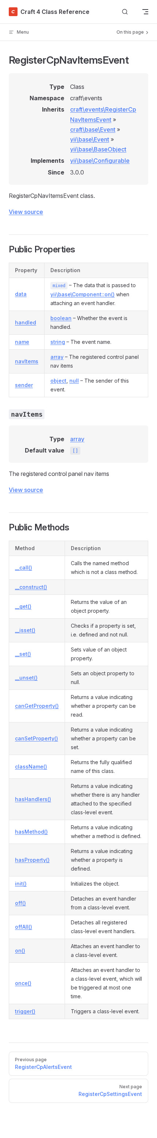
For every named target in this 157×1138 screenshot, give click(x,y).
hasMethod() (31, 832)
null (74, 381)
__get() (23, 606)
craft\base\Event (92, 129)
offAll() (23, 927)
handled (25, 322)
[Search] (125, 12)
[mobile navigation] (145, 11)
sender (24, 385)
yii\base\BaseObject (98, 149)
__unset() (26, 678)
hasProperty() (32, 860)
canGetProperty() (37, 706)
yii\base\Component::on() (82, 294)
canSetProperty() (36, 738)
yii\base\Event (89, 139)
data (21, 294)
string (57, 342)
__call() (23, 567)
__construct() (31, 587)
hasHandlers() (33, 799)
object (58, 381)
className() (31, 766)
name (22, 342)
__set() (23, 654)
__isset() (25, 630)
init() (21, 883)
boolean (61, 318)
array (57, 357)
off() (20, 903)
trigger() (25, 1011)
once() (23, 983)
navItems (26, 361)
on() (20, 950)
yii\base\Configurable (100, 160)
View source (26, 211)
